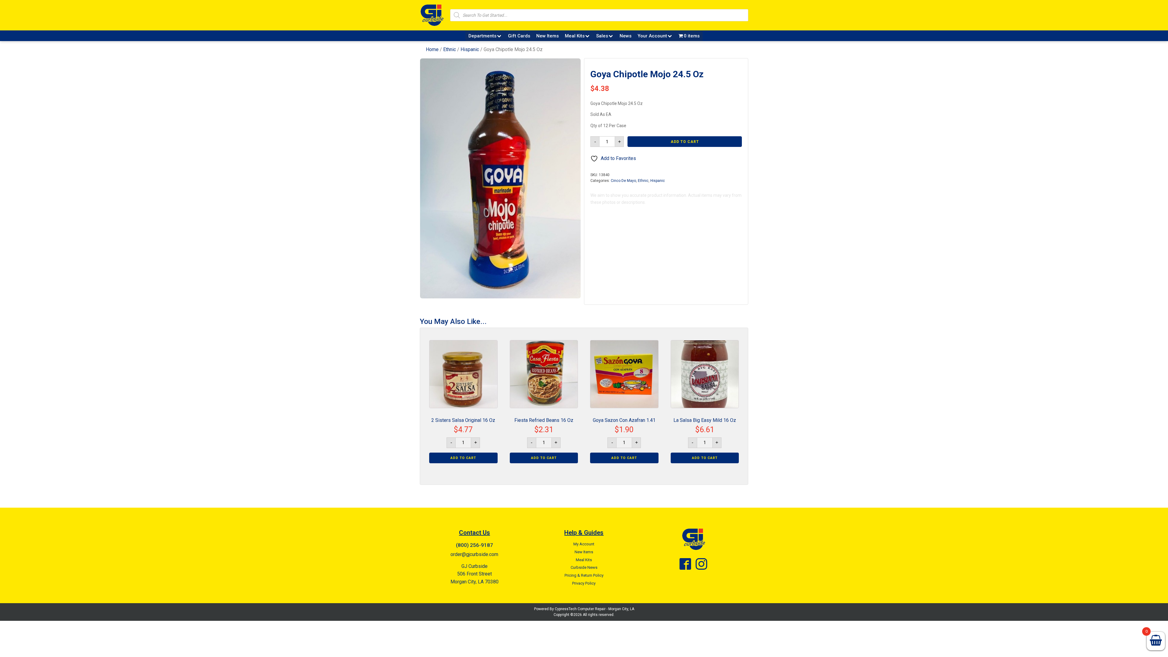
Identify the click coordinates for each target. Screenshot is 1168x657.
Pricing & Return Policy (584, 575)
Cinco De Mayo (623, 181)
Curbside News (584, 567)
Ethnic (449, 49)
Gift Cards (519, 36)
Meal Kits (575, 36)
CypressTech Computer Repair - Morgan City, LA (594, 609)
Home (432, 49)
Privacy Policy (584, 583)
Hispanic (470, 49)
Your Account (652, 36)
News (625, 36)
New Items (547, 36)
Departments (482, 36)
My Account (583, 544)
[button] (570, 68)
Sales (602, 36)
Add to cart (685, 142)
